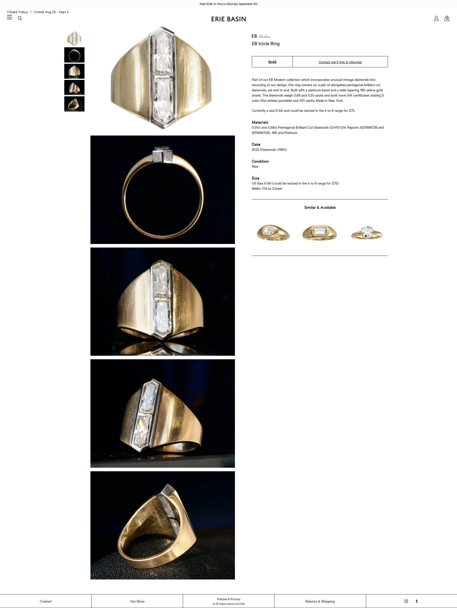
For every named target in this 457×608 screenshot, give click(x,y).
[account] (436, 18)
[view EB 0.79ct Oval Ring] (272, 234)
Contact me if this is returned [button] (340, 61)
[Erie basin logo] (228, 18)
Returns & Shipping (320, 601)
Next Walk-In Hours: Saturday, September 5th (229, 3)
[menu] (9, 17)
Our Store (137, 601)
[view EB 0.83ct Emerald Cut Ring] (320, 234)
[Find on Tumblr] (417, 601)
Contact (46, 601)
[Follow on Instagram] (406, 601)
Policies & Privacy (228, 599)
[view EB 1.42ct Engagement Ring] (367, 234)
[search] (20, 18)
